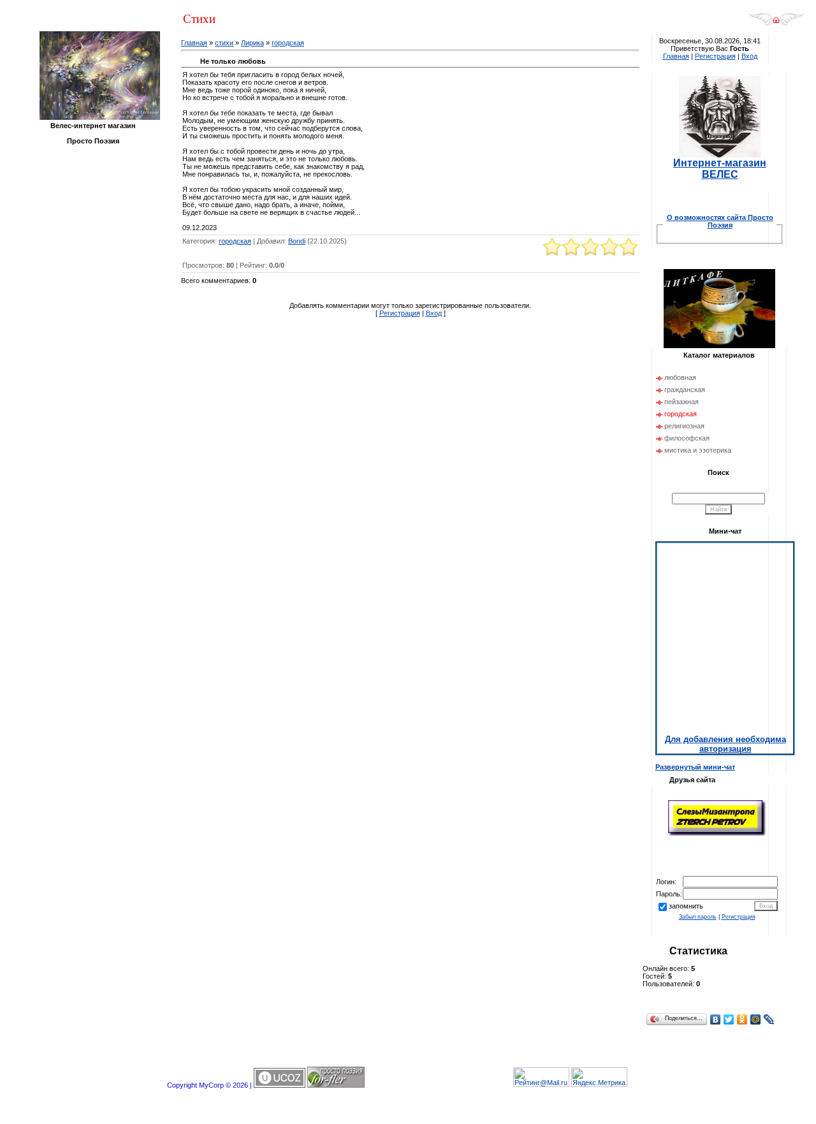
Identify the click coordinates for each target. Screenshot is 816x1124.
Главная (194, 43)
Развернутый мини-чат (695, 767)
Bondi (296, 241)
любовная (680, 377)
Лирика (252, 43)
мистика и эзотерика (697, 450)
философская (687, 438)
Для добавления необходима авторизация (725, 744)
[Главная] (776, 23)
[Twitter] (729, 1019)
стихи (224, 43)
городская (288, 43)
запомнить (686, 906)
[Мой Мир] (755, 1019)
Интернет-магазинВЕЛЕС (719, 168)
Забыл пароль (698, 917)
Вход (434, 313)
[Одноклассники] (742, 1019)
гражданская (684, 389)
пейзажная (681, 401)
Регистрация (399, 313)
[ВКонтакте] (715, 1019)
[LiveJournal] (769, 1019)
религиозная (684, 426)
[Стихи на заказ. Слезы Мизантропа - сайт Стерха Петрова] (717, 834)
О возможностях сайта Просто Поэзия (720, 221)
